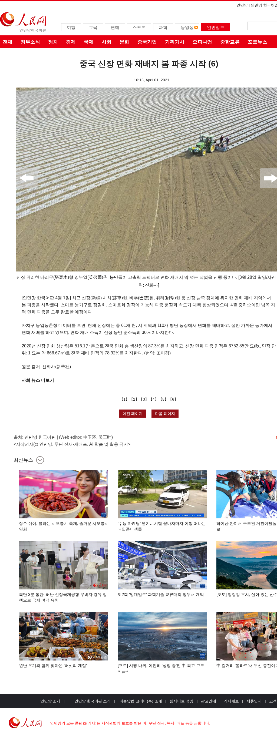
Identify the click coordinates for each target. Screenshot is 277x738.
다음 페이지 (165, 413)
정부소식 (30, 42)
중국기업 (147, 42)
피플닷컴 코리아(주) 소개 (140, 701)
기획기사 (174, 42)
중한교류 (230, 42)
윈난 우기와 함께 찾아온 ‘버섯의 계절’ (53, 665)
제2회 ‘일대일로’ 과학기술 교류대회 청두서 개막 (161, 594)
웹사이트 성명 (181, 701)
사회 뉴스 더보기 (38, 380)
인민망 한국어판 (40, 437)
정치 (53, 42)
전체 (7, 42)
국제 (89, 42)
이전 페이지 (133, 413)
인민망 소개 (50, 701)
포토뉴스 (257, 42)
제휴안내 (254, 701)
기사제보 (231, 701)
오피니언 (202, 42)
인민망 (242, 5)
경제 (71, 42)
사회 (106, 42)
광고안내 (208, 701)
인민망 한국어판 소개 (92, 701)
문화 (124, 42)
